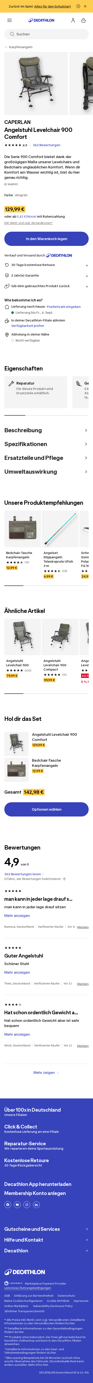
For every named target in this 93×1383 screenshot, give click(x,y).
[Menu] (9, 20)
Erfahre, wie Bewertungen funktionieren (32, 879)
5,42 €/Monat (26, 216)
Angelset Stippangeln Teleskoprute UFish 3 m (58, 559)
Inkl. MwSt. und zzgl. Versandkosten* (28, 223)
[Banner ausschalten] (78, 6)
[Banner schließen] (85, 6)
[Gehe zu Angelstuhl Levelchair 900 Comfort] (16, 744)
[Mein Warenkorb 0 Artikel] (83, 20)
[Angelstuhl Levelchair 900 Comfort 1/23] (36, 83)
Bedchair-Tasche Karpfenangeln (19, 555)
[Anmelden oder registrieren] (73, 20)
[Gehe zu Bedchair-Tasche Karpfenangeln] (16, 770)
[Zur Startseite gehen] (41, 20)
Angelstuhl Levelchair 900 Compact (54, 665)
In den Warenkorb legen (46, 239)
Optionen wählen (46, 809)
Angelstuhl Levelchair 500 (17, 663)
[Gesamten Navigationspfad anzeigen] (6, 47)
